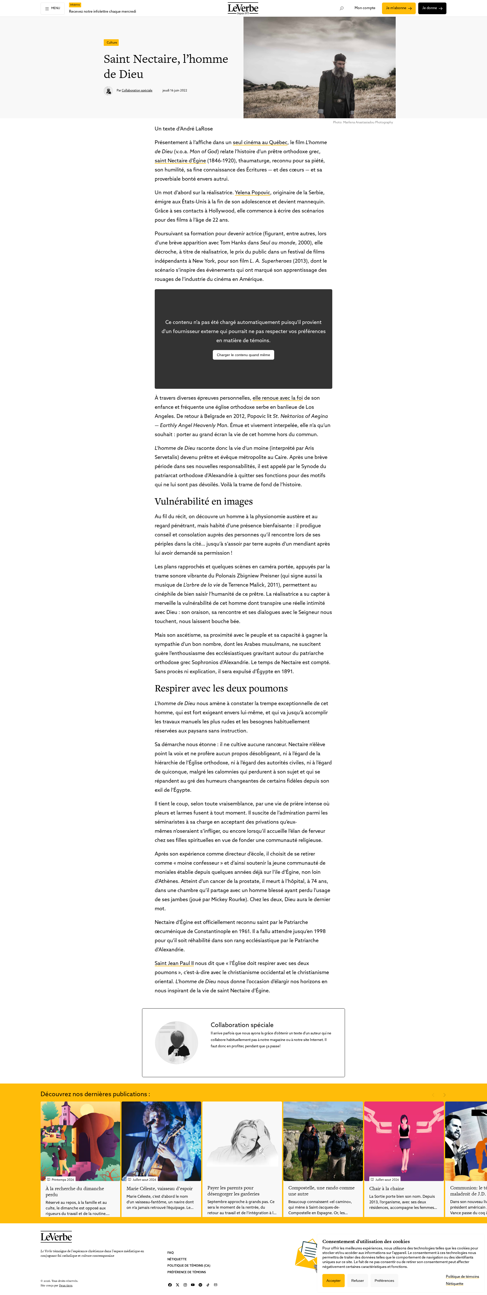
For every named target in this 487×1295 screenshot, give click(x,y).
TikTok (208, 1284)
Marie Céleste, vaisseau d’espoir (160, 1188)
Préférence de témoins (186, 1272)
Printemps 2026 (63, 1180)
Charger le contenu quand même (243, 355)
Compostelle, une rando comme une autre (321, 1190)
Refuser (357, 1281)
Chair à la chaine (386, 1188)
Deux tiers (65, 1285)
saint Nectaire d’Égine (180, 161)
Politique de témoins (462, 1277)
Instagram (185, 1284)
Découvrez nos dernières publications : (95, 1095)
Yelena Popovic (252, 193)
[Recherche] (341, 8)
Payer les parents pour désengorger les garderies (233, 1190)
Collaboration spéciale (137, 90)
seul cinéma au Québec (260, 142)
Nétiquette (177, 1259)
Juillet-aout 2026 (144, 1180)
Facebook (169, 1284)
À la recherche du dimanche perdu (75, 1191)
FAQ (170, 1252)
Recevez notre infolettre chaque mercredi (102, 12)
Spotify (200, 1284)
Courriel (215, 1284)
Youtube (192, 1284)
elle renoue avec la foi (278, 398)
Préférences (384, 1281)
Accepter (333, 1281)
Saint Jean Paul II (174, 963)
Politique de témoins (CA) (188, 1265)
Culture (112, 42)
